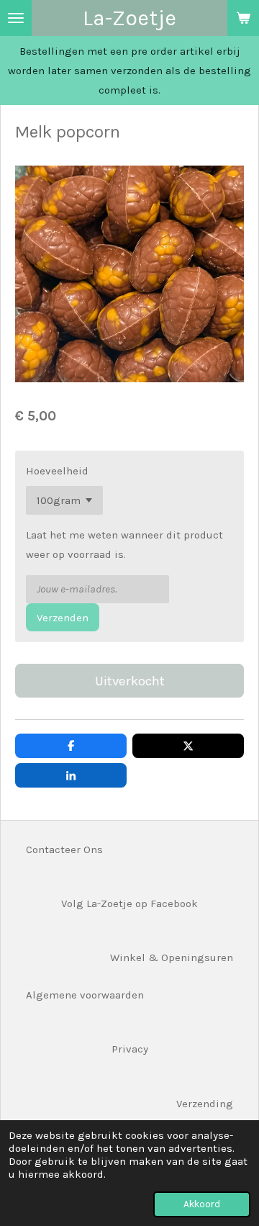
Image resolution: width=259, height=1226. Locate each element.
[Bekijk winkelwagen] (243, 18)
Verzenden (62, 617)
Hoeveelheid (57, 470)
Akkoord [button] (201, 1204)
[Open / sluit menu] (16, 18)
